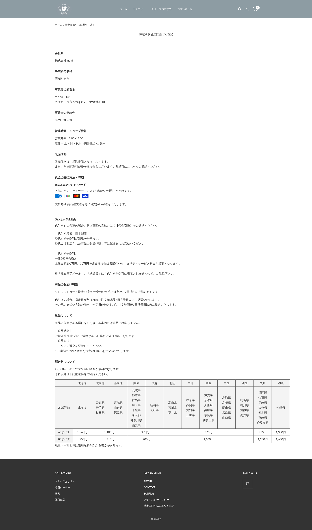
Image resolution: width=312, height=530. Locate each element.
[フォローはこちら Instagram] (248, 484)
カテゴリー (139, 8)
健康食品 (60, 499)
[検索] (239, 9)
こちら (131, 166)
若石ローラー (62, 487)
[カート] (255, 9)
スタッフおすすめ (161, 8)
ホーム (123, 8)
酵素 (57, 493)
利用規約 (149, 493)
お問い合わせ (184, 8)
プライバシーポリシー (156, 499)
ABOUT (148, 481)
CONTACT (149, 487)
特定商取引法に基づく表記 (159, 505)
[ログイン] (247, 9)
